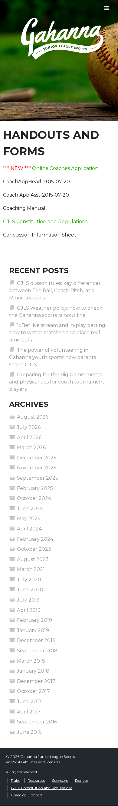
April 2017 (29, 712)
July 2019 (28, 600)
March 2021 (31, 569)
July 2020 (29, 579)
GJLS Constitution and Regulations (45, 221)
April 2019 (29, 610)
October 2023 (34, 549)
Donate (81, 780)
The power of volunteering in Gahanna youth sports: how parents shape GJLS (52, 357)
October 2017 (33, 691)
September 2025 (37, 478)
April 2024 (29, 529)
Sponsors (60, 780)
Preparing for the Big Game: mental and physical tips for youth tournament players (56, 382)
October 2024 (34, 498)
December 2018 (36, 640)
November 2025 (36, 468)
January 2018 (33, 671)
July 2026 (29, 427)
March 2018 (31, 661)
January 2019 (33, 630)
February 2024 (35, 539)
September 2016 (37, 722)
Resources (36, 780)
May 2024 (29, 518)
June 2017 (29, 701)
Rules (15, 780)
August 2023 (33, 559)
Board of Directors (26, 795)
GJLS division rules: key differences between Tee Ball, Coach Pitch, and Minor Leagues (54, 290)
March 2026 (31, 447)
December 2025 (36, 458)
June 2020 (30, 589)
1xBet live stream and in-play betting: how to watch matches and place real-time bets (57, 332)
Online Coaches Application (65, 168)
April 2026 (29, 437)
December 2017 (36, 681)
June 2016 (29, 732)
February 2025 (35, 488)
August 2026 (32, 417)
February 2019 (34, 620)
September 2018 (37, 651)
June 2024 (30, 508)
